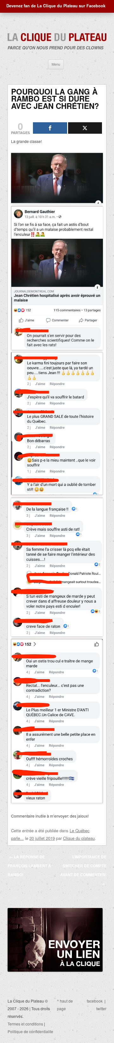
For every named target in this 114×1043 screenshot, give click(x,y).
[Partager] (50, 128)
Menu (56, 64)
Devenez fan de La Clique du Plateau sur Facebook (55, 6)
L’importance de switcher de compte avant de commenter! (83, 870)
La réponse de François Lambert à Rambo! (29, 865)
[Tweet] (85, 128)
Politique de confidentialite (30, 1031)
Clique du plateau (79, 838)
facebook (95, 1001)
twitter (101, 1008)
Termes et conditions (25, 1023)
